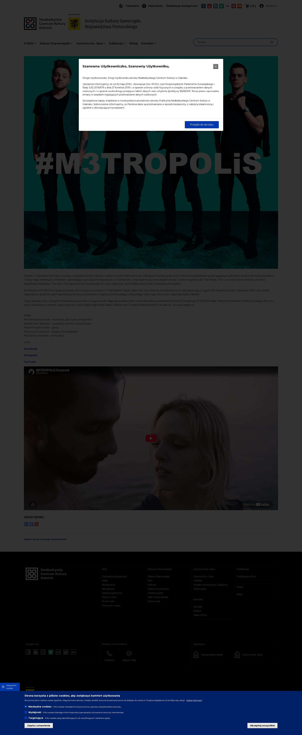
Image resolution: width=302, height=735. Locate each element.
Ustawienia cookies (11, 686)
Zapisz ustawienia (38, 725)
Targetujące (35, 717)
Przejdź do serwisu (202, 124)
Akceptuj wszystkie (262, 725)
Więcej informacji (194, 700)
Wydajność (34, 712)
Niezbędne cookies (39, 706)
